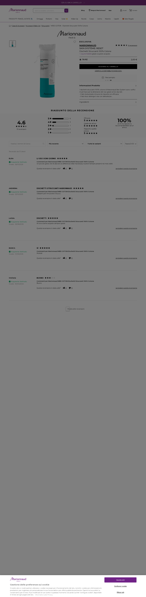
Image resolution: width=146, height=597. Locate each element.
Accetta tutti (120, 580)
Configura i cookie (120, 586)
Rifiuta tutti (120, 592)
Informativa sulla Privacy (44, 595)
